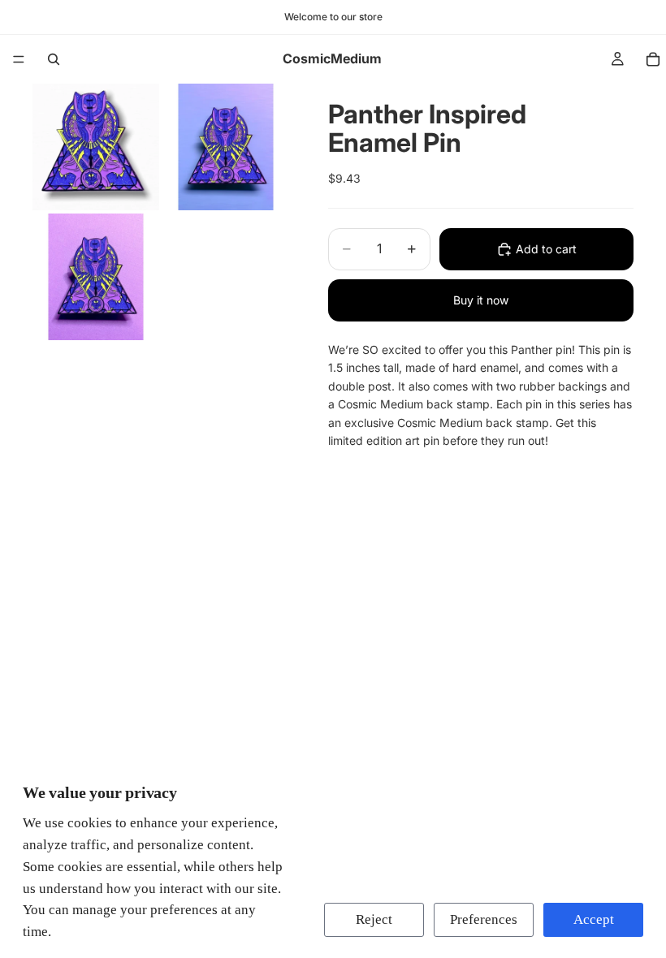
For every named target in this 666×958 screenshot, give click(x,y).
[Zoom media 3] (95, 277)
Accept (593, 919)
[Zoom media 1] (95, 147)
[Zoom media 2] (225, 147)
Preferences (483, 919)
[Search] (53, 59)
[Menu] (18, 59)
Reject (374, 919)
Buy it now (480, 300)
